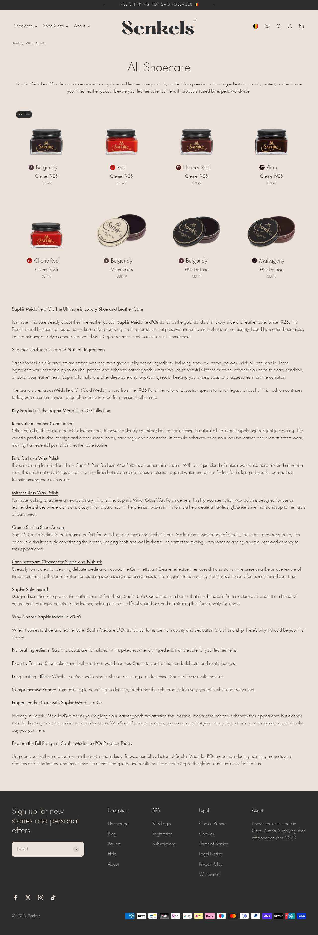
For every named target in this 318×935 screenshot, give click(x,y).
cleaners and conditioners (35, 763)
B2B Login (161, 823)
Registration (162, 834)
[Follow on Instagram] (40, 897)
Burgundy (46, 168)
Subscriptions (163, 844)
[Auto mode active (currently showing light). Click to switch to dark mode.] (267, 26)
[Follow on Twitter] (28, 897)
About (79, 26)
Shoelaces (23, 26)
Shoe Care (53, 26)
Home (16, 43)
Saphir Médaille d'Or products (203, 756)
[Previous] (104, 5)
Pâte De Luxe (196, 269)
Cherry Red (46, 261)
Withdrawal (209, 874)
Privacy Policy (211, 864)
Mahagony (271, 261)
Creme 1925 (46, 176)
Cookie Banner (213, 823)
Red (121, 168)
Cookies (206, 834)
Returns (114, 844)
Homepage (118, 823)
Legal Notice (210, 854)
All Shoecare (35, 43)
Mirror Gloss (122, 269)
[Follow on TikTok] (53, 897)
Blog (112, 834)
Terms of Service (213, 844)
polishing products (266, 756)
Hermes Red (196, 168)
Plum (272, 168)
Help (112, 854)
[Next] (214, 5)
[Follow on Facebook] (15, 897)
